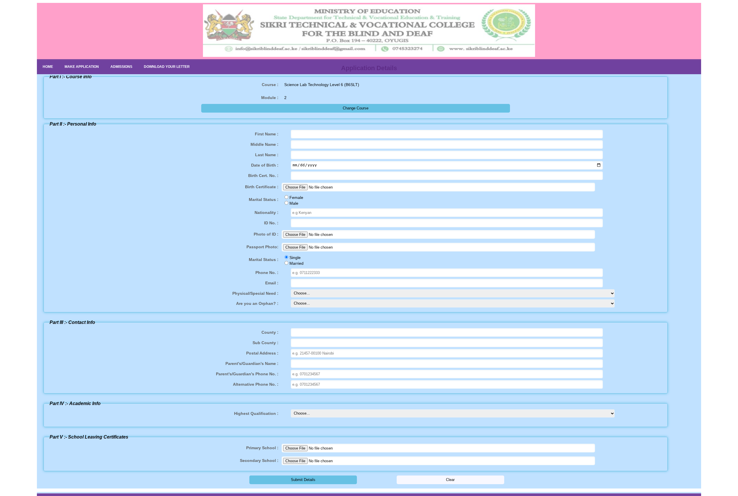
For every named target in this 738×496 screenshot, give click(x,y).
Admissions (121, 67)
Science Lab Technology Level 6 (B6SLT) (310, 84)
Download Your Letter (167, 67)
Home (48, 67)
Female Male (276, 200)
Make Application (82, 67)
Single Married (276, 260)
